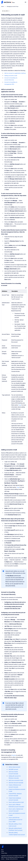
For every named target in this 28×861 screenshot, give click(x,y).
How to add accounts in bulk (16, 802)
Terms (2, 851)
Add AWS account (13, 769)
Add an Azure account (14, 767)
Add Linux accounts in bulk (16, 780)
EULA (2, 849)
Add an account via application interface (15, 73)
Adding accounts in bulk (10, 75)
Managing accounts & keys (12, 6)
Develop (14, 755)
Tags (20, 405)
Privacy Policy (4, 853)
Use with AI (6, 10)
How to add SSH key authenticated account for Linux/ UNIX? (15, 819)
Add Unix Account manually (16, 782)
